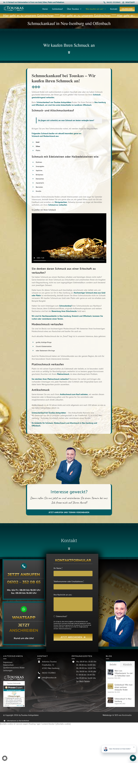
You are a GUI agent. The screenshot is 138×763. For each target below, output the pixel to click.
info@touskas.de (49, 677)
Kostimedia (127, 715)
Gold (37, 142)
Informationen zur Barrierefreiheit (18, 721)
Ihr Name (58, 568)
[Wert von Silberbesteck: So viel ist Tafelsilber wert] (110, 671)
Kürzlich (127, 664)
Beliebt (113, 664)
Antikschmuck (37, 405)
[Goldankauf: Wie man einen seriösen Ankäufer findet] (110, 685)
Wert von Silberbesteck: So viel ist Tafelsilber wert (124, 673)
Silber (38, 146)
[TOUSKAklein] (14, 5)
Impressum (8, 662)
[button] (4, 758)
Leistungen (7, 670)
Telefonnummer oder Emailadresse (69, 581)
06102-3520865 (49, 673)
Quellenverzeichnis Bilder (14, 667)
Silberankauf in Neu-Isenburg (123, 700)
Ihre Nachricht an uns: (63, 594)
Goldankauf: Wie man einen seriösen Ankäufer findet (124, 687)
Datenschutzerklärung (65, 628)
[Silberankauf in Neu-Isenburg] (110, 699)
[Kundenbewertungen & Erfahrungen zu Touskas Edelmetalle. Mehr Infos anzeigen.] (17, 694)
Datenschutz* (61, 616)
